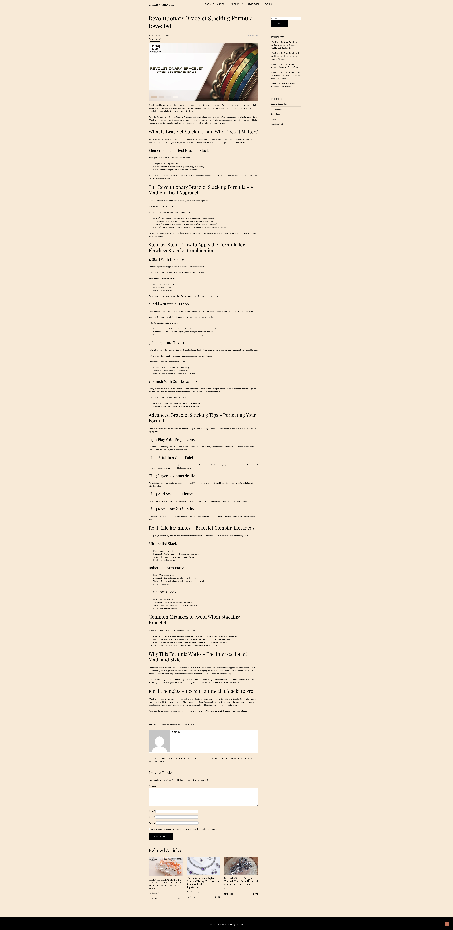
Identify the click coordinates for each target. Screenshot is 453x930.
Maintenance (236, 4)
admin (168, 35)
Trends (268, 4)
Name (152, 811)
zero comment (253, 35)
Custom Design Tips (214, 4)
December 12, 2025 (193, 892)
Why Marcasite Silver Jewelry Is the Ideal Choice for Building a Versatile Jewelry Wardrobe (285, 56)
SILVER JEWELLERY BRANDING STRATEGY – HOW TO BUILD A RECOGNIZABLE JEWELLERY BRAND (165, 884)
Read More (153, 898)
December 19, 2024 (155, 35)
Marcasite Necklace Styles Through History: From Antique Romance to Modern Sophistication (203, 883)
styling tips (188, 724)
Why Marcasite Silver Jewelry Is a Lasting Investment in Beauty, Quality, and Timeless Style (285, 45)
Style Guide (253, 4)
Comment (154, 786)
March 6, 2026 (153, 893)
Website (152, 823)
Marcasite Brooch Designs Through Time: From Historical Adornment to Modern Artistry (241, 881)
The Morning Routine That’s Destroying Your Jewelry (233, 758)
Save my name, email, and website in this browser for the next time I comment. (184, 829)
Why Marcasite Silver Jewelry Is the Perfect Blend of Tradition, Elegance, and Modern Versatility (286, 75)
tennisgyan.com (161, 4)
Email (152, 817)
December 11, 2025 (230, 889)
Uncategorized (277, 124)
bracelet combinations (170, 724)
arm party (153, 724)
